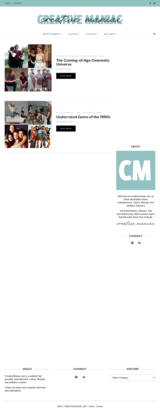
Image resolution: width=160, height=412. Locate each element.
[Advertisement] (135, 91)
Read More (66, 76)
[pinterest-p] (150, 3)
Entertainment (88, 56)
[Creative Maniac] (80, 18)
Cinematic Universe (67, 56)
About (8, 3)
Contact (17, 3)
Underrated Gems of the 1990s (83, 117)
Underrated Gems (92, 113)
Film (101, 56)
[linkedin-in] (154, 3)
